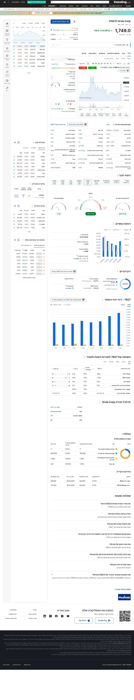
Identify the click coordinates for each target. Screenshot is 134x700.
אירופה (47, 9)
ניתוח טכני (92, 53)
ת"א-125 (42, 49)
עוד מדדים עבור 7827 (58, 124)
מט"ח (43, 23)
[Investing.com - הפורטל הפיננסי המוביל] (122, 2)
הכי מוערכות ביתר (26, 245)
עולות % (33, 148)
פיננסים (102, 53)
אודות (34, 610)
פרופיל (123, 58)
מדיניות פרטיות (17, 664)
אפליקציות (13, 610)
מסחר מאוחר (82, 9)
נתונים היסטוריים (108, 58)
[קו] (124, 63)
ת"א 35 (42, 46)
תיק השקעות (13, 614)
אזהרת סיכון (6, 664)
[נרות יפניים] (128, 63)
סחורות (30, 23)
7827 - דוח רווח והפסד (118, 299)
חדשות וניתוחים (113, 53)
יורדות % (25, 148)
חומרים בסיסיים (56, 411)
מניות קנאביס (60, 9)
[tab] (126, 182)
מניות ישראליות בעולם (71, 9)
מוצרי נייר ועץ (55, 407)
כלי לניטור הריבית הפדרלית (23, 9)
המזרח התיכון (40, 9)
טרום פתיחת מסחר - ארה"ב (95, 9)
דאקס (43, 63)
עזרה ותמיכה (32, 618)
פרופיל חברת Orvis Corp (116, 402)
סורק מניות (63, 6)
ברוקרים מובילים (38, 184)
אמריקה (53, 9)
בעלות (117, 58)
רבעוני (123, 305)
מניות (127, 9)
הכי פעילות (41, 148)
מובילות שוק (40, 142)
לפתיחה (99, 393)
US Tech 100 (41, 59)
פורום (84, 53)
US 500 (42, 56)
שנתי (129, 305)
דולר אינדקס (41, 66)
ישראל (113, 9)
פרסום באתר (32, 614)
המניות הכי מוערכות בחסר (35, 240)
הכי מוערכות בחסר (39, 245)
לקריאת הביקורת (16, 196)
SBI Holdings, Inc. (123, 485)
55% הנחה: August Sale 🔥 (36, 2)
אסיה (33, 9)
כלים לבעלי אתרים (11, 618)
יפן (51, 420)
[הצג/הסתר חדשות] (88, 63)
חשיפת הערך (56, 30)
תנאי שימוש (27, 664)
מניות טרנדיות (39, 206)
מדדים (37, 23)
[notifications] (8, 2)
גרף (123, 53)
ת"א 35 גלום (41, 53)
